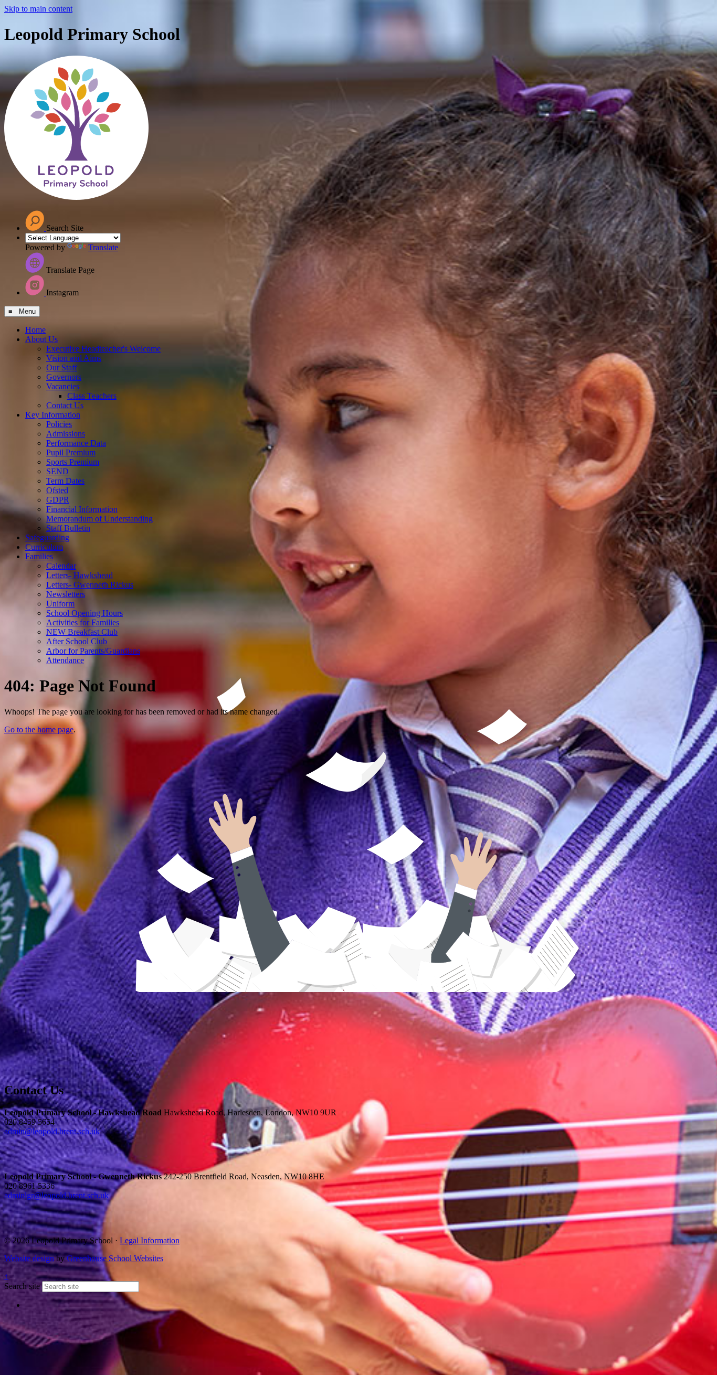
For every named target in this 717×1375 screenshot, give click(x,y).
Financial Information (82, 509)
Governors (63, 376)
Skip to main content (38, 8)
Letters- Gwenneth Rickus (89, 584)
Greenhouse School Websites (115, 1258)
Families (39, 556)
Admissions (65, 433)
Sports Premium (72, 461)
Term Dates (65, 480)
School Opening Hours (84, 613)
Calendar (61, 565)
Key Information (52, 414)
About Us (41, 339)
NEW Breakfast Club (82, 631)
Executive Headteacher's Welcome (103, 348)
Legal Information (150, 1240)
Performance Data (76, 443)
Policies (59, 424)
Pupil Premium (71, 452)
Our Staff (61, 367)
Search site (22, 1286)
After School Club (76, 641)
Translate (103, 247)
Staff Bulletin (68, 528)
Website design (29, 1258)
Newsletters (65, 594)
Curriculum (44, 546)
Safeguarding (47, 537)
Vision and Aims (73, 358)
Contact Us (64, 405)
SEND (57, 471)
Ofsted (57, 490)
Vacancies (62, 386)
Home (35, 329)
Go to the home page (38, 729)
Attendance (65, 660)
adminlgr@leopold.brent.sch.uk (56, 1195)
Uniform (60, 603)
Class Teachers (92, 395)
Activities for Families (82, 622)
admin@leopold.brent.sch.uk (52, 1131)
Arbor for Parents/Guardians (93, 650)
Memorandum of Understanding (99, 518)
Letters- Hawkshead (79, 575)
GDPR (57, 499)
